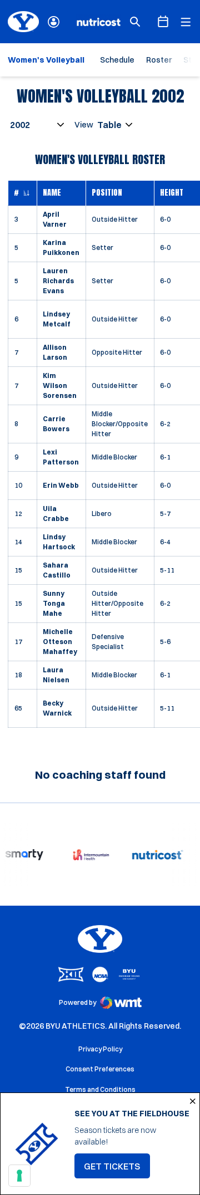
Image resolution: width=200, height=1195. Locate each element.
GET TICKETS (117, 1169)
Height (171, 192)
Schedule (117, 60)
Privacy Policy (100, 1049)
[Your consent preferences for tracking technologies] (19, 1175)
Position (107, 192)
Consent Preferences (100, 1069)
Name (52, 192)
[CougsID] (53, 22)
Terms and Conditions (100, 1089)
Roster (159, 60)
